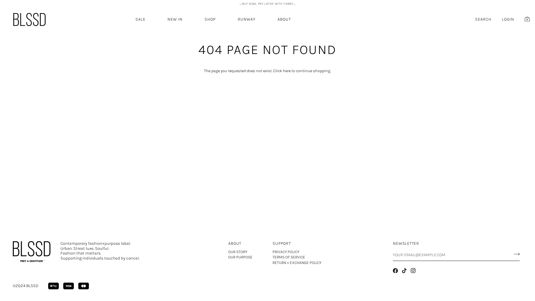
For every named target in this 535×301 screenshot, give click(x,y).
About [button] (234, 243)
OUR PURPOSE (240, 257)
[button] (175, 19)
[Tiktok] (404, 270)
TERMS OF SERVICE (289, 257)
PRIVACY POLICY (286, 251)
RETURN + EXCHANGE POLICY (297, 262)
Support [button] (282, 243)
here (287, 70)
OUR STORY (237, 251)
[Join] (515, 254)
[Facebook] (395, 270)
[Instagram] (413, 270)
